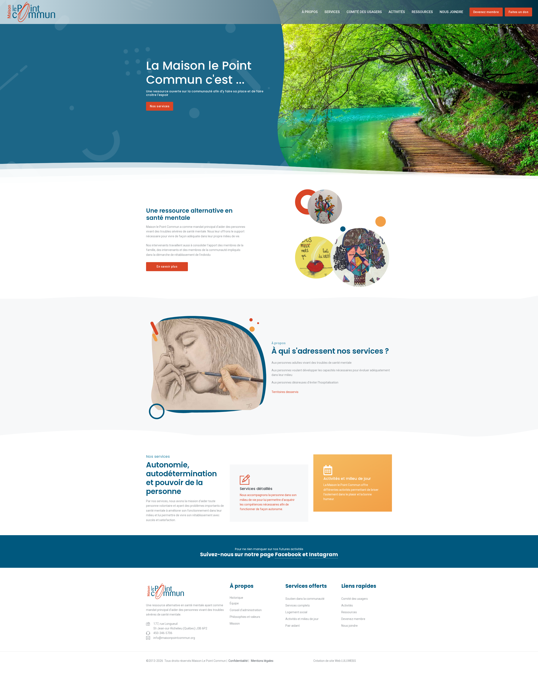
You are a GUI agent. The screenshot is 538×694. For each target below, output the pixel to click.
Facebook (288, 554)
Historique (236, 597)
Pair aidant (292, 625)
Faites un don (519, 12)
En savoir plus (167, 266)
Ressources (422, 12)
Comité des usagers (364, 12)
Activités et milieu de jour (302, 619)
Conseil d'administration (246, 610)
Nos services (159, 106)
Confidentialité (238, 660)
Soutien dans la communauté (304, 598)
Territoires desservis (285, 392)
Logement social (296, 612)
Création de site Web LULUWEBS (334, 660)
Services (332, 12)
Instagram (323, 554)
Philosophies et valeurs (245, 616)
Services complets (297, 605)
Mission (235, 623)
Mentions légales (262, 660)
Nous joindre (451, 12)
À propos (310, 12)
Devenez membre (486, 12)
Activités (397, 12)
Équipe (234, 603)
